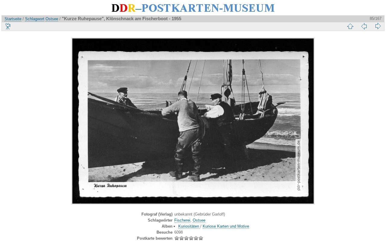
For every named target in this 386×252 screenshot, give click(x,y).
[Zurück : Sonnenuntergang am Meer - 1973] (364, 26)
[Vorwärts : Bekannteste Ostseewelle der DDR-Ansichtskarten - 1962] (378, 26)
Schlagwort (34, 19)
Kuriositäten (189, 226)
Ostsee (52, 19)
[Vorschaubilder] (350, 26)
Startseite (13, 19)
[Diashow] (8, 26)
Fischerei (182, 220)
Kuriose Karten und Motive (226, 226)
